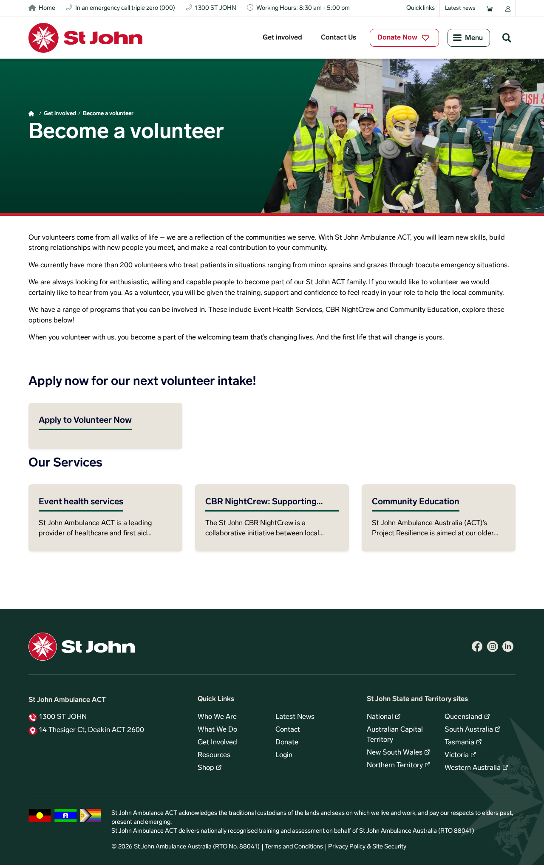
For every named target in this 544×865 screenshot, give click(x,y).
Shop (206, 768)
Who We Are (217, 717)
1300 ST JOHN (63, 717)
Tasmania (459, 742)
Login (283, 755)
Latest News (294, 717)
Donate (286, 742)
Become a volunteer (108, 113)
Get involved (282, 37)
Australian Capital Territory (395, 734)
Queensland (463, 717)
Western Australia (473, 768)
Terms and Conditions (294, 847)
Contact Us (338, 37)
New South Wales (394, 752)
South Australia (469, 729)
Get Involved (217, 742)
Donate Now (397, 37)
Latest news (460, 8)
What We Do (217, 729)
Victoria (457, 755)
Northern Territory (395, 765)
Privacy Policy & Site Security (367, 847)
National (380, 717)
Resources (214, 755)
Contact (287, 729)
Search (507, 37)
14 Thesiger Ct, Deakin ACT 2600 (91, 730)
